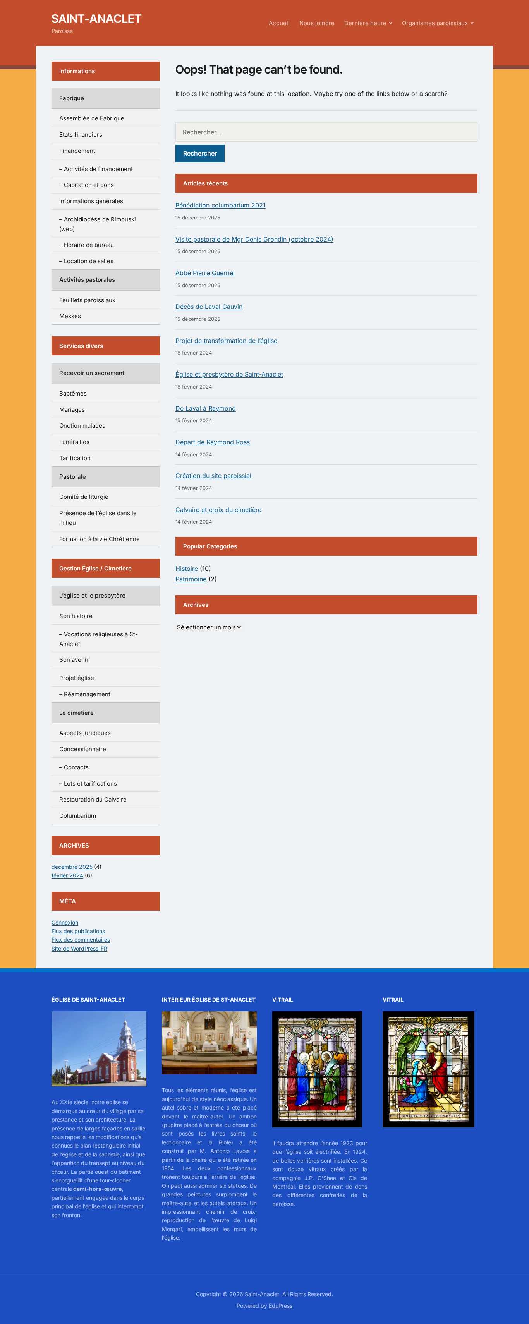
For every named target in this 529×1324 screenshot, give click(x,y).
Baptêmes (73, 393)
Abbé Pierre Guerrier (205, 273)
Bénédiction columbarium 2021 (220, 205)
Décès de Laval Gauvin (208, 306)
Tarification (75, 458)
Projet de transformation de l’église (226, 340)
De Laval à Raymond (205, 408)
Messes (70, 316)
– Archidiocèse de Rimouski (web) (97, 224)
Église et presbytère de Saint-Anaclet (229, 374)
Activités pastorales (87, 279)
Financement (77, 150)
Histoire (186, 568)
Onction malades (82, 425)
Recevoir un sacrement (91, 373)
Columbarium (77, 815)
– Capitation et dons (86, 184)
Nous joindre (317, 23)
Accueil (279, 23)
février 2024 (67, 875)
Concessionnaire (82, 749)
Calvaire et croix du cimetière (218, 510)
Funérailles (74, 441)
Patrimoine (190, 579)
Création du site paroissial (213, 476)
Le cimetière (76, 712)
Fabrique (71, 98)
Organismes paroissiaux (435, 23)
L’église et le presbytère (92, 595)
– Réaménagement (84, 694)
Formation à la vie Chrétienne (99, 539)
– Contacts (74, 767)
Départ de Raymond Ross (212, 442)
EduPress (280, 1305)
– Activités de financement (96, 169)
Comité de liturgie (83, 496)
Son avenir (74, 659)
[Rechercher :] (326, 132)
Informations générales (91, 201)
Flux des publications (78, 931)
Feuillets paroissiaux (87, 300)
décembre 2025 (72, 866)
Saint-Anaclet (97, 19)
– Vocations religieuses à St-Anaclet (98, 638)
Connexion (65, 922)
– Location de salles (86, 261)
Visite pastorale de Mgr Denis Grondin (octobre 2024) (254, 239)
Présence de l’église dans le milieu (98, 517)
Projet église (76, 678)
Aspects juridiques (85, 733)
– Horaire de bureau (86, 244)
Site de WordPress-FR (79, 948)
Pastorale (72, 476)
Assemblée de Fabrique (91, 118)
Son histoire (76, 616)
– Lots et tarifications (88, 783)
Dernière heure (365, 23)
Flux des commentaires (81, 939)
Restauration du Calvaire (93, 799)
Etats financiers (80, 134)
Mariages (72, 409)
